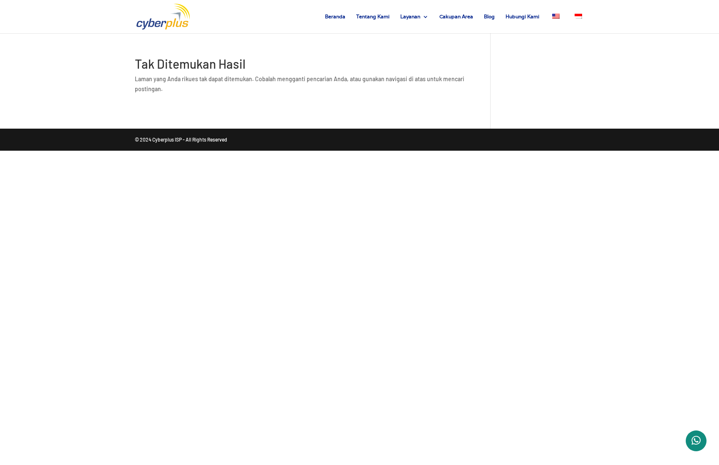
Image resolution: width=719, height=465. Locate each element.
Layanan (410, 17)
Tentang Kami (372, 17)
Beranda (335, 17)
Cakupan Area (456, 17)
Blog (489, 17)
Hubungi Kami (522, 17)
